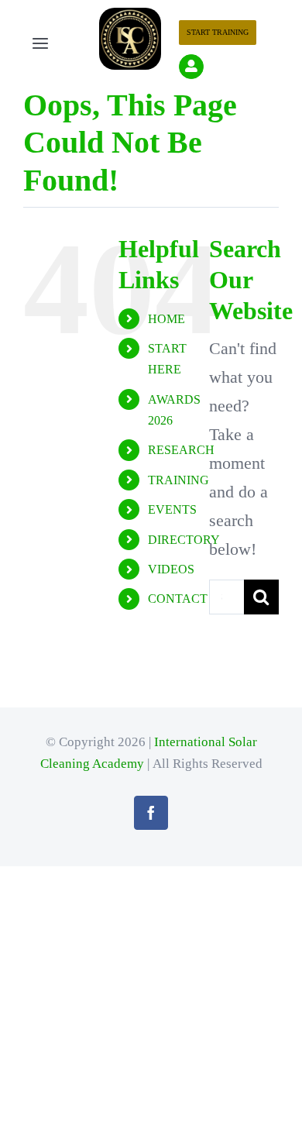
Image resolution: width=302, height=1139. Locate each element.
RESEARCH (181, 449)
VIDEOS (171, 569)
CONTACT (178, 598)
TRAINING (178, 480)
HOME (166, 318)
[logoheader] (130, 16)
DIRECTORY (184, 539)
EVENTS (172, 509)
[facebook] (151, 813)
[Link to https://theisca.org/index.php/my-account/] (191, 66)
